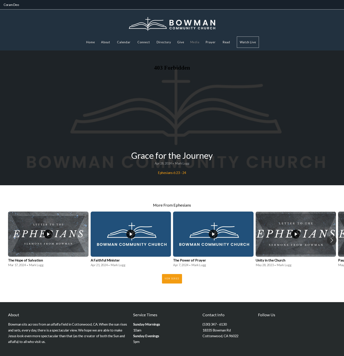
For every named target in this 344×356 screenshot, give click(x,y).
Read (227, 42)
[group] (48, 240)
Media (194, 42)
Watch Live (248, 42)
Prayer (211, 42)
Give (180, 42)
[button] (331, 240)
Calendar (124, 42)
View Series (172, 278)
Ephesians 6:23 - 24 (172, 172)
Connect (144, 42)
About (106, 42)
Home (90, 42)
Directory (164, 42)
